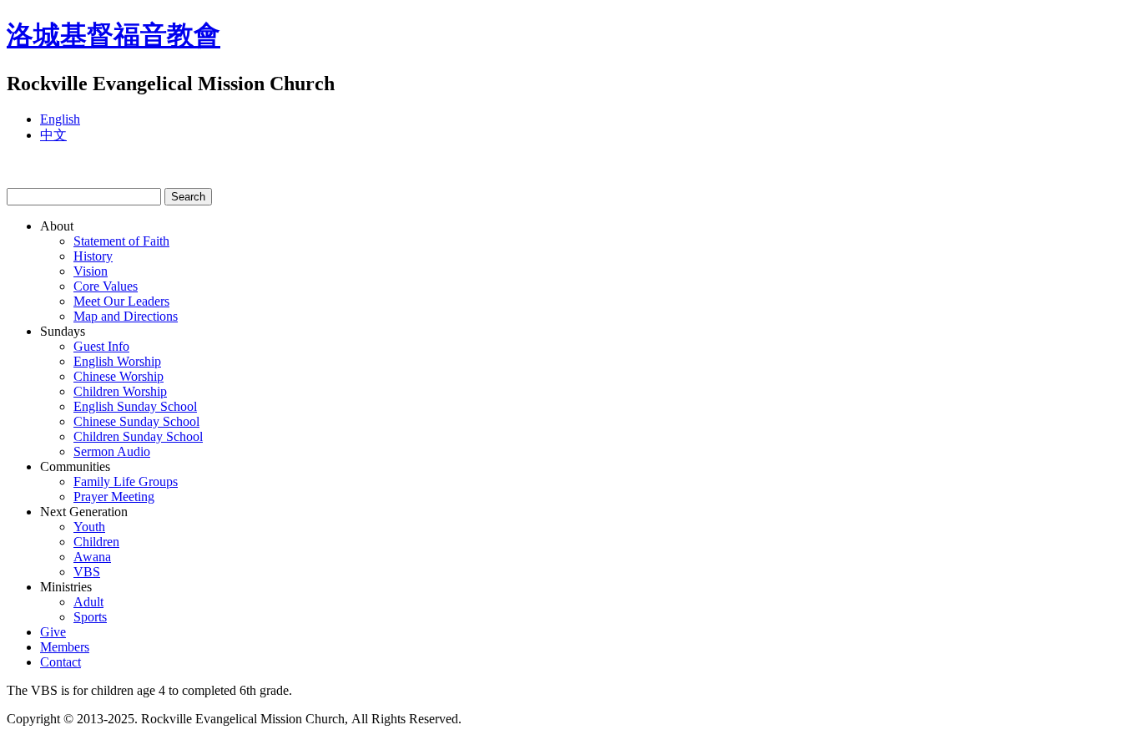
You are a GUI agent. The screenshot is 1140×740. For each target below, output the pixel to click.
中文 (53, 135)
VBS (86, 572)
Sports (90, 617)
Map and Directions (125, 316)
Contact (60, 662)
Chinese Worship (118, 376)
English (60, 119)
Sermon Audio (111, 451)
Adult (88, 602)
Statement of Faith (121, 241)
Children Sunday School (138, 436)
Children (96, 542)
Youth (89, 527)
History (93, 256)
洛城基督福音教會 (113, 35)
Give (53, 632)
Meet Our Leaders (121, 301)
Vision (90, 271)
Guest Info (101, 346)
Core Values (105, 286)
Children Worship (120, 391)
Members (64, 647)
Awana (92, 557)
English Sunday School (135, 406)
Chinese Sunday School (136, 421)
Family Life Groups (125, 481)
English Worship (117, 361)
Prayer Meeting (113, 496)
